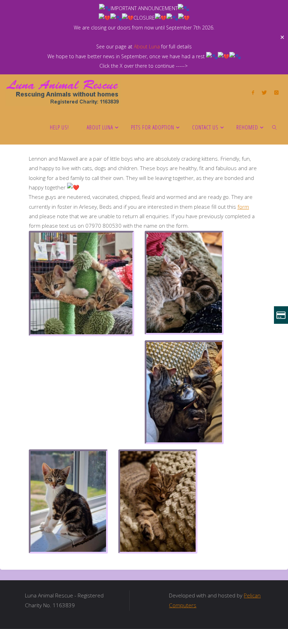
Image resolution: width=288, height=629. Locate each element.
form (243, 206)
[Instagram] (276, 92)
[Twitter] (264, 92)
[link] (274, 127)
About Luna (147, 46)
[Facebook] (253, 92)
